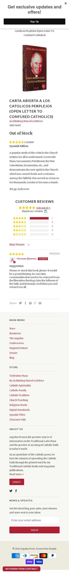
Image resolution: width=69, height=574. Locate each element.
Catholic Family (17, 390)
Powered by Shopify (46, 548)
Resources (15, 333)
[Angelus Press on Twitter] (10, 490)
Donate (13, 353)
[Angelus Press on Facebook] (16, 490)
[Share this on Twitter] (19, 302)
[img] (16, 254)
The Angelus (16, 338)
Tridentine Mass (18, 375)
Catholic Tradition (19, 395)
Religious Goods (18, 405)
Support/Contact (18, 348)
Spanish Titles (17, 414)
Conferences (16, 343)
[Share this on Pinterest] (29, 303)
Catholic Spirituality (20, 385)
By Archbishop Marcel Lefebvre (26, 380)
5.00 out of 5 (43, 207)
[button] (20, 218)
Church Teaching (18, 400)
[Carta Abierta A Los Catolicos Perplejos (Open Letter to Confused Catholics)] (34, 68)
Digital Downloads (19, 409)
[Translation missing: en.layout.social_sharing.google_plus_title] (34, 303)
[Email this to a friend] (39, 303)
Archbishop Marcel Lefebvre (26, 121)
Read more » (16, 474)
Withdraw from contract (21, 568)
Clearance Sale (17, 419)
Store (12, 328)
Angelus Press (28, 548)
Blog (11, 357)
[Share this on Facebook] (24, 303)
